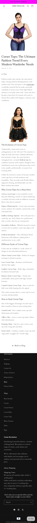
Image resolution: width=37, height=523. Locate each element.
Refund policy (8, 377)
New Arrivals (8, 399)
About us (7, 359)
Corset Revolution (15, 522)
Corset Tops (8, 417)
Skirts (6, 426)
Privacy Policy (8, 386)
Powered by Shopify (25, 522)
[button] (4, 6)
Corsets (6, 403)
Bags (5, 430)
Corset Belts (8, 412)
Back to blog (20, 345)
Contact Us (7, 368)
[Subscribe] (31, 502)
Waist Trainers (8, 421)
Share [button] (5, 74)
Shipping (7, 364)
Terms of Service (9, 373)
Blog (5, 382)
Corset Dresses (8, 408)
